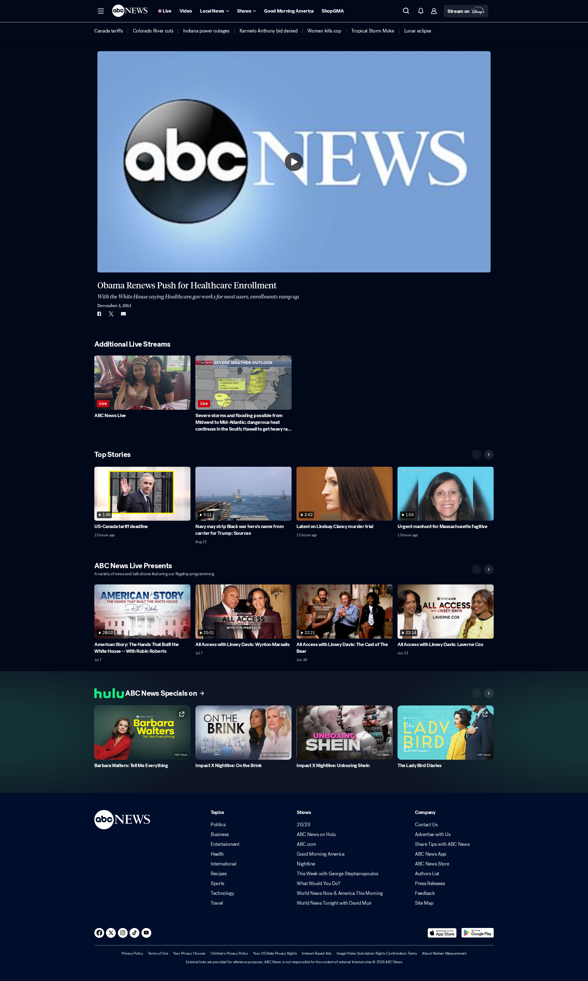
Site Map (424, 903)
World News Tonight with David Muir (334, 903)
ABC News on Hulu (316, 834)
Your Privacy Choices (189, 953)
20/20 (303, 824)
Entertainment (225, 844)
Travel (217, 903)
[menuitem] (108, 31)
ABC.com (306, 844)
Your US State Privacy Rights (275, 953)
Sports (217, 883)
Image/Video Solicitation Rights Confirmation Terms (377, 953)
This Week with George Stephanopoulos (337, 873)
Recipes (219, 873)
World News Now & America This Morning (340, 893)
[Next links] (489, 693)
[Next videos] (489, 454)
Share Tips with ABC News (442, 844)
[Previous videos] (476, 454)
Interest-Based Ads (317, 953)
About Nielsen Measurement (444, 953)
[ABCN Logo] (130, 11)
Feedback (425, 893)
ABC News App (430, 854)
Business (219, 834)
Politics (218, 824)
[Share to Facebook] (99, 314)
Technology (222, 893)
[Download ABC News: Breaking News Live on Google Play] (478, 933)
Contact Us (426, 824)
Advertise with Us (432, 834)
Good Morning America (321, 854)
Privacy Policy (132, 953)
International (223, 863)
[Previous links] (476, 693)
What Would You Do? (318, 883)
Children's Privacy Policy (229, 953)
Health (217, 854)
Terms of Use (158, 953)
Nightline (306, 863)
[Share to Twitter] (111, 314)
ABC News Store (432, 863)
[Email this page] (123, 314)
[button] (100, 11)
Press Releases (430, 883)
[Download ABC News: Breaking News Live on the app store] (442, 933)
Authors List (427, 873)
